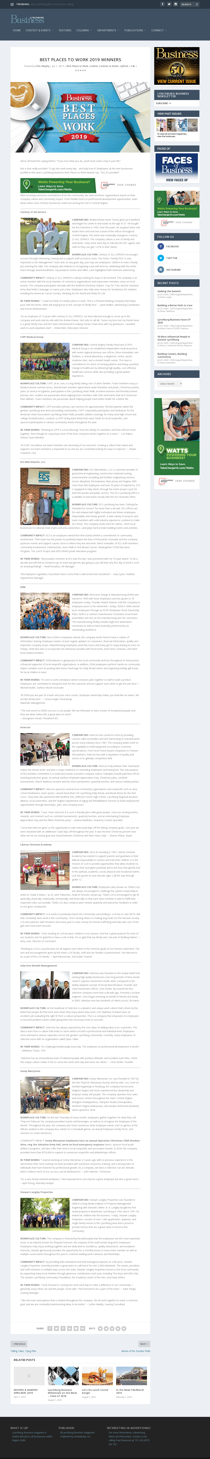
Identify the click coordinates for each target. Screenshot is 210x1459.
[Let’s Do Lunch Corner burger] (97, 1376)
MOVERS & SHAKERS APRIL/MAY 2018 (26, 1391)
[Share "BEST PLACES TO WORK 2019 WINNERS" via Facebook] (50, 1328)
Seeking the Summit (169, 291)
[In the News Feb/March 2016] (131, 1376)
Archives (161, 297)
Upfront (124, 66)
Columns (82, 30)
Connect (157, 30)
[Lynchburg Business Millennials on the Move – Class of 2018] (63, 1376)
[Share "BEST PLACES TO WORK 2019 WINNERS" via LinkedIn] (69, 1328)
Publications (134, 30)
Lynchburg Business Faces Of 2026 (174, 321)
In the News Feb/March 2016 (130, 1391)
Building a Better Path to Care (175, 305)
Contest (93, 66)
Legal (168, 297)
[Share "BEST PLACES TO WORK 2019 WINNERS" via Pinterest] (63, 1328)
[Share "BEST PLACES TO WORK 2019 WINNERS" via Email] (76, 1328)
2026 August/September (181, 294)
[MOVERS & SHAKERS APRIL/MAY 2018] (29, 1376)
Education (171, 362)
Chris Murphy (42, 66)
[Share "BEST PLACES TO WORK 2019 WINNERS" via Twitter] (56, 1328)
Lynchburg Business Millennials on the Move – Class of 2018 (62, 1392)
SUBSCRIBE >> (163, 103)
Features (65, 30)
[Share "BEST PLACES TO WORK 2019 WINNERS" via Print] (82, 1328)
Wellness (170, 311)
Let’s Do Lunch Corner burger (95, 1391)
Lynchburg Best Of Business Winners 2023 (53, 4)
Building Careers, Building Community (172, 355)
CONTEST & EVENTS (38, 30)
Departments (106, 30)
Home (17, 30)
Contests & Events (109, 66)
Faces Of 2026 (172, 328)
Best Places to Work (77, 66)
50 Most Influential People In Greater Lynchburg (174, 338)
